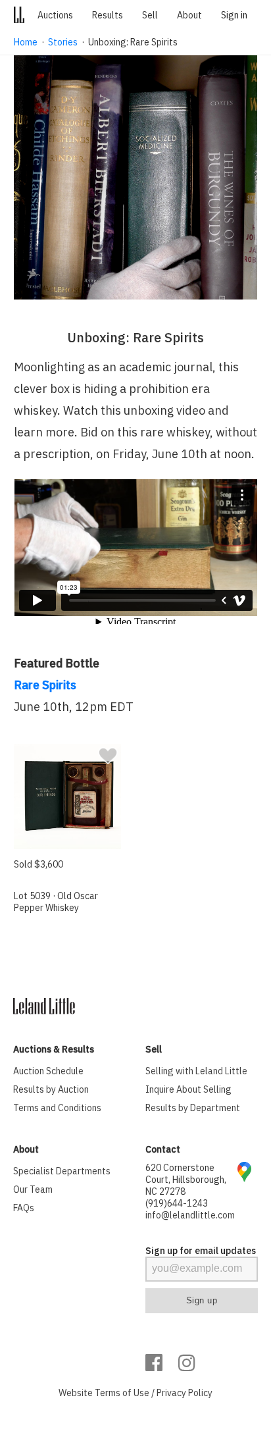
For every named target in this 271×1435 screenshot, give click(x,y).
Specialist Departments (62, 1171)
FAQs (23, 1208)
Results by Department (192, 1108)
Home (25, 42)
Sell (150, 15)
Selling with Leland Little (196, 1071)
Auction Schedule (48, 1071)
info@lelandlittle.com (190, 1215)
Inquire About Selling (188, 1089)
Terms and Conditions (57, 1108)
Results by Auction (51, 1089)
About (189, 15)
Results (107, 15)
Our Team (33, 1189)
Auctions (55, 15)
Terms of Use (122, 1393)
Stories (63, 42)
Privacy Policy (184, 1393)
